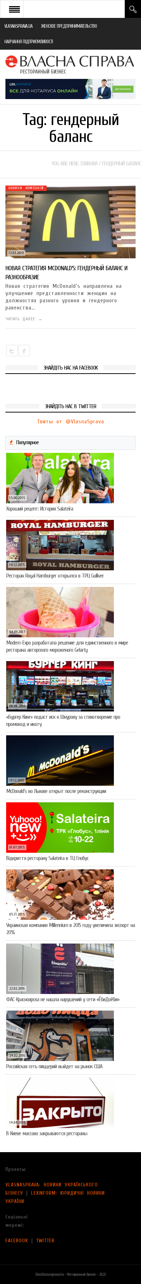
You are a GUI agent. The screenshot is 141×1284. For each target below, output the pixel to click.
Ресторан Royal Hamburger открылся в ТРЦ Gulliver (55, 575)
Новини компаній (26, 188)
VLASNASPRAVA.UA (18, 26)
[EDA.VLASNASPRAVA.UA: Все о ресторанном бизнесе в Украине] (70, 64)
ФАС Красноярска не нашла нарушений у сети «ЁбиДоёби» (62, 999)
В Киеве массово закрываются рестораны (46, 1133)
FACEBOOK (16, 1241)
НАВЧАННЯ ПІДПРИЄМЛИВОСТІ (28, 41)
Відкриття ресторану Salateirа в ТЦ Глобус (47, 858)
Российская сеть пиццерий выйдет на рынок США (54, 1066)
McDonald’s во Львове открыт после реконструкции (56, 791)
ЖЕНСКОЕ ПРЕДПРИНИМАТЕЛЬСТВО (69, 26)
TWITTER (45, 1241)
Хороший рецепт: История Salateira (39, 508)
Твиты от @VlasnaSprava (70, 421)
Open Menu (14, 9)
